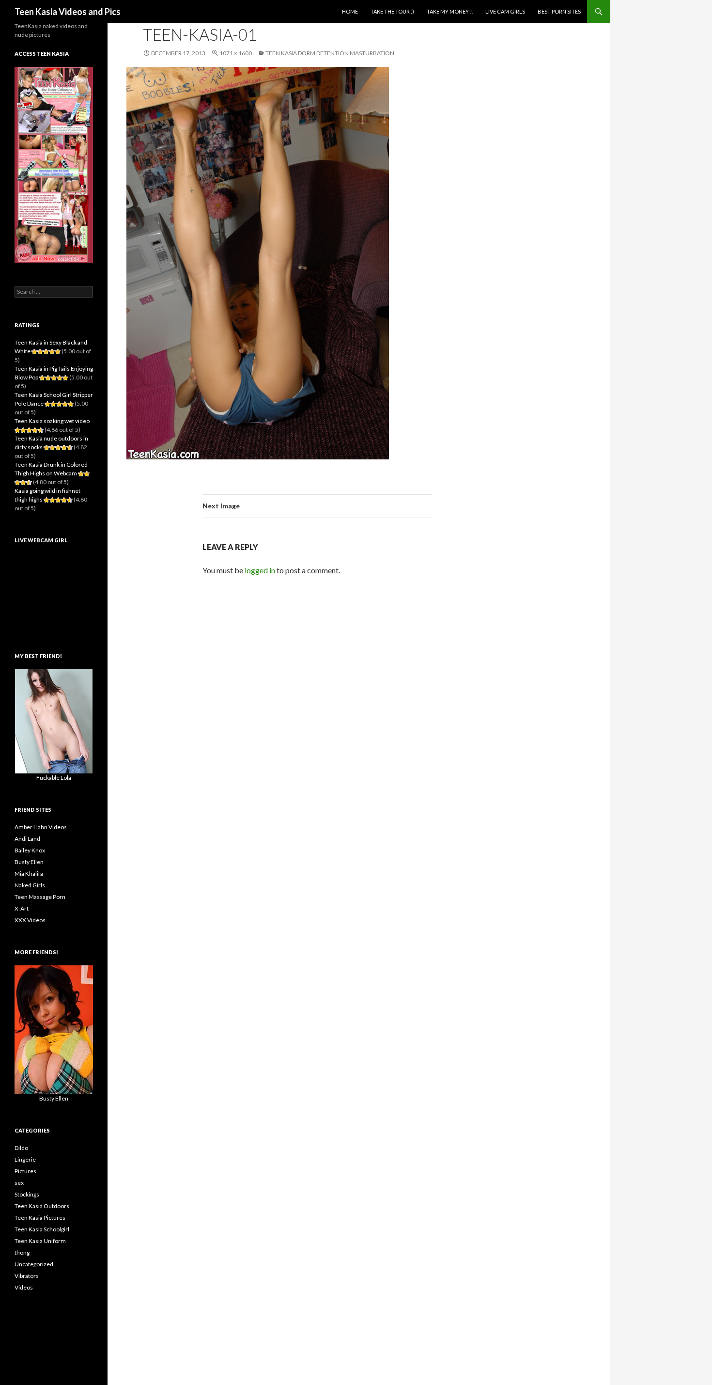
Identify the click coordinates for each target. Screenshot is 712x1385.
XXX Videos (30, 920)
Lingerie (25, 1159)
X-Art (22, 908)
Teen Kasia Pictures (40, 1217)
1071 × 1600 (235, 53)
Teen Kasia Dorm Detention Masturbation (329, 53)
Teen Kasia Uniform (40, 1240)
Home (350, 11)
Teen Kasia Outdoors (42, 1206)
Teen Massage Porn (40, 896)
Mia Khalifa (29, 873)
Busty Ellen (29, 862)
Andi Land (27, 838)
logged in (260, 570)
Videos (24, 1287)
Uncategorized (34, 1264)
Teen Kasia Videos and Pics (68, 11)
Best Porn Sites (559, 11)
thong (22, 1252)
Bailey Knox (30, 850)
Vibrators (27, 1275)
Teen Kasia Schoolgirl (42, 1229)
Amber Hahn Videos (41, 827)
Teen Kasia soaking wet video (52, 421)
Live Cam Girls (505, 11)
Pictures (25, 1171)
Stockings (27, 1194)
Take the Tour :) (392, 11)
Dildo (21, 1147)
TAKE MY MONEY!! (450, 11)
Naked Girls (30, 885)
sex (19, 1182)
